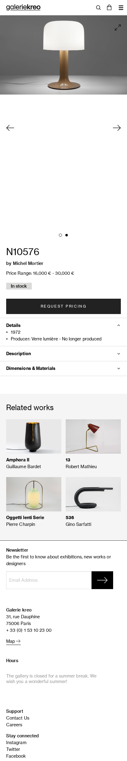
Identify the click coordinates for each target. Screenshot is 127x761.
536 (70, 517)
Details (13, 325)
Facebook (16, 756)
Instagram (16, 742)
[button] (109, 7)
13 (68, 459)
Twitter (13, 749)
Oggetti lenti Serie (25, 517)
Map (11, 641)
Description (18, 353)
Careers (14, 724)
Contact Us (17, 717)
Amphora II (17, 459)
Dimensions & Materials (31, 368)
